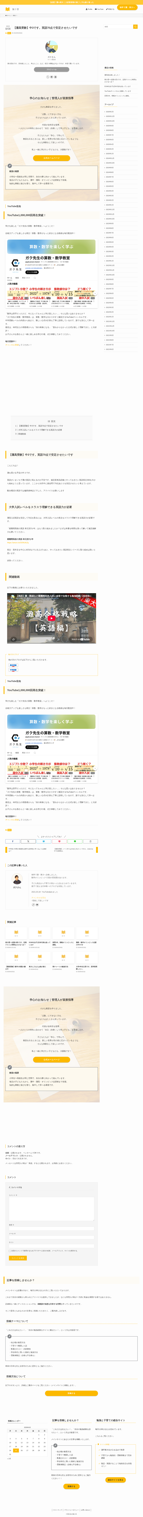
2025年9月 (110, 126)
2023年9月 (110, 223)
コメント (13, 1195)
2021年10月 (110, 331)
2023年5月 (110, 242)
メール (12, 1233)
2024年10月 (110, 163)
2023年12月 (110, 209)
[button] (12, 841)
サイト (11, 1242)
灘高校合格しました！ (112, 75)
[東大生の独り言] (12, 9)
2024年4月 (110, 191)
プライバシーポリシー (71, 1510)
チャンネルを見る (39, 898)
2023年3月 (110, 251)
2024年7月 (110, 177)
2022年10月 (110, 275)
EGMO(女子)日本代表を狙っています (117, 86)
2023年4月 (110, 247)
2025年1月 (110, 153)
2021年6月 (110, 349)
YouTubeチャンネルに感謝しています (117, 91)
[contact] (55, 77)
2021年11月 (110, 326)
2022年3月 (110, 307)
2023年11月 (110, 214)
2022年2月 (110, 312)
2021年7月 (110, 345)
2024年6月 (110, 181)
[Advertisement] (51, 381)
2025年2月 (110, 149)
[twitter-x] (47, 77)
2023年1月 (110, 261)
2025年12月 (110, 116)
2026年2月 (110, 112)
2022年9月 (110, 279)
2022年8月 (110, 284)
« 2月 (9, 1459)
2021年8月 (110, 340)
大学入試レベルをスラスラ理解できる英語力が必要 (40, 430)
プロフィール (52, 69)
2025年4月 (110, 144)
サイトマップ (57, 1510)
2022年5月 (110, 298)
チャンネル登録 (12, 345)
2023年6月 (110, 237)
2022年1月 (110, 317)
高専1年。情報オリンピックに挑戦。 (117, 96)
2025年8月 (110, 130)
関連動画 (22, 434)
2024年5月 (110, 186)
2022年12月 (110, 265)
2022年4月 (110, 303)
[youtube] (51, 77)
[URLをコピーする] (90, 841)
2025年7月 (110, 135)
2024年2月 (110, 200)
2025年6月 (110, 139)
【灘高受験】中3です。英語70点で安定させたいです (40, 426)
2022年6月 (110, 293)
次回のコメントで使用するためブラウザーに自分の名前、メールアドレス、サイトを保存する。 (45, 1251)
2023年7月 (110, 233)
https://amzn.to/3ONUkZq (17, 543)
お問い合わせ (85, 1510)
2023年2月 (110, 256)
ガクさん (17, 887)
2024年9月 (110, 167)
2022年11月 (110, 270)
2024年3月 (110, 196)
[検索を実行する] (135, 27)
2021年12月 (110, 321)
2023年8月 (110, 228)
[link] (33, 904)
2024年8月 (110, 172)
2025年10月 (110, 121)
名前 (11, 1225)
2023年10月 (110, 219)
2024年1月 (110, 205)
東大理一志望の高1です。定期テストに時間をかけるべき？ (120, 81)
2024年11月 (110, 158)
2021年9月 (110, 335)
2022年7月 (110, 289)
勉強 (9, 33)
